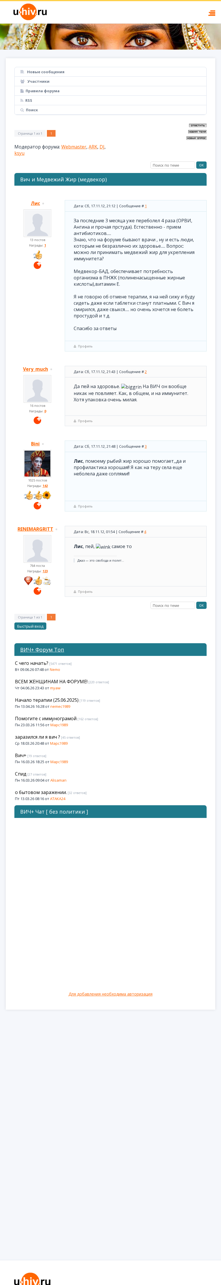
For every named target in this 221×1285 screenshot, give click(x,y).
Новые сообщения (45, 71)
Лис (35, 203)
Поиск (32, 109)
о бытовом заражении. (41, 792)
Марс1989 (59, 724)
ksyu (19, 153)
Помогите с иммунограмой (46, 718)
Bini (35, 444)
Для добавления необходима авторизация (110, 994)
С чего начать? (31, 663)
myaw (55, 688)
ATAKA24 (57, 798)
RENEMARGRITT (35, 529)
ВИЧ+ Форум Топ (42, 649)
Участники (37, 81)
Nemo (55, 669)
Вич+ (20, 755)
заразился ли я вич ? (37, 737)
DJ (102, 147)
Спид (20, 774)
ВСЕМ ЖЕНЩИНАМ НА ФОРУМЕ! (51, 681)
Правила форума (43, 90)
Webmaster (73, 147)
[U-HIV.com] (110, 37)
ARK (93, 147)
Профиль (85, 346)
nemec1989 (60, 706)
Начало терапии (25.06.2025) (47, 700)
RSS (28, 100)
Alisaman (58, 780)
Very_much (35, 369)
